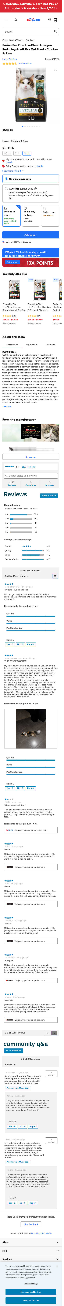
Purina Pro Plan (9, 59)
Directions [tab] (50, 344)
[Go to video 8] (39, 126)
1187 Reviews (29, 467)
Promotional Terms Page (41, 1233)
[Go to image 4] (29, 126)
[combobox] (31, 31)
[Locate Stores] (49, 20)
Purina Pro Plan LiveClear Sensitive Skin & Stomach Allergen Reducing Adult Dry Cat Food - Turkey (39, 307)
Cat (4, 40)
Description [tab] (12, 344)
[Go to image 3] (27, 126)
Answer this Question (18, 1088)
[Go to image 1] (22, 126)
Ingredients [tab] (31, 344)
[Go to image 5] (32, 126)
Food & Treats (15, 40)
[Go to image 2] (25, 126)
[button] (54, 1033)
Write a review (50, 496)
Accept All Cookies (31, 1300)
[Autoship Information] (35, 188)
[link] (9, 467)
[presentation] (31, 729)
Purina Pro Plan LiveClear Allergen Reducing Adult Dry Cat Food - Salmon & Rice (14, 307)
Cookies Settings (31, 1283)
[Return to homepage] (33, 20)
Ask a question (13, 1050)
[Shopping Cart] (55, 20)
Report (30, 644)
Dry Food (30, 40)
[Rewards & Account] (15, 20)
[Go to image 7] (37, 126)
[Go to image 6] (34, 126)
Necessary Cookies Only (31, 1292)
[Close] (57, 1266)
